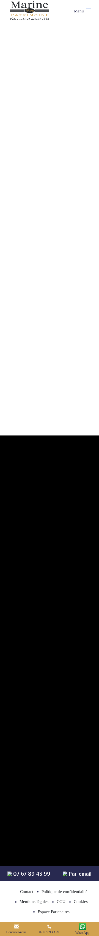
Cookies (81, 901)
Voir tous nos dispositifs (49, 267)
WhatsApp (82, 933)
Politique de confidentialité (64, 891)
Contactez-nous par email (54, 581)
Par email (79, 874)
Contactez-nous (16, 932)
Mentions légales (34, 901)
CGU (61, 901)
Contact (26, 891)
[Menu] (80, 11)
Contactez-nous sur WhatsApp (54, 547)
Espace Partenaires (54, 912)
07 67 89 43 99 (49, 932)
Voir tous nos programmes (49, 391)
